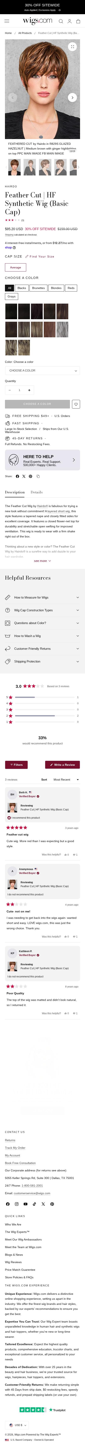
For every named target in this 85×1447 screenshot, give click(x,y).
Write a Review (65, 766)
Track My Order (15, 1147)
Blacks (22, 288)
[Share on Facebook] (17, 476)
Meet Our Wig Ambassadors (23, 1239)
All (9, 288)
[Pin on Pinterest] (30, 476)
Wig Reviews (13, 1262)
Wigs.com (19, 1434)
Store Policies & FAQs (19, 1277)
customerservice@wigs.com (32, 1193)
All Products (25, 33)
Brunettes (38, 288)
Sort (44, 779)
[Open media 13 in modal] (72, 46)
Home (8, 33)
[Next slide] (72, 97)
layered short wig (58, 511)
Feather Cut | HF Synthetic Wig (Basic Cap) (45, 809)
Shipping (9, 234)
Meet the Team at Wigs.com (23, 1247)
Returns (10, 1140)
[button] (7, 21)
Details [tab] (37, 492)
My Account (12, 1155)
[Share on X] (24, 476)
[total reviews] (42, 220)
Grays (11, 296)
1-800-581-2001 (32, 1185)
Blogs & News (14, 1254)
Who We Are (13, 1224)
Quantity (10, 381)
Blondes (56, 288)
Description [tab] (15, 492)
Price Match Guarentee (20, 1269)
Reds (71, 288)
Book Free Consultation (20, 1163)
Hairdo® (42, 506)
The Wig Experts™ (17, 1231)
